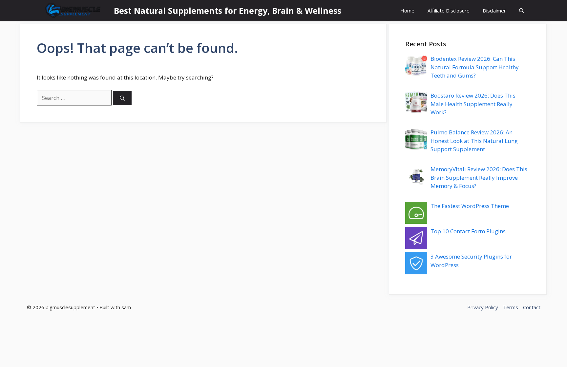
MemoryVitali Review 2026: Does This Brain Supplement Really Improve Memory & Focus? (478, 177)
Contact (531, 307)
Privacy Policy (482, 307)
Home (407, 10)
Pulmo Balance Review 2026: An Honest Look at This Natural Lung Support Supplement (474, 140)
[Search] (122, 98)
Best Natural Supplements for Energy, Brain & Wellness (227, 10)
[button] (522, 10)
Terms (510, 307)
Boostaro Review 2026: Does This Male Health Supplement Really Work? (472, 104)
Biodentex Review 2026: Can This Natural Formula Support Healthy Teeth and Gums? (474, 67)
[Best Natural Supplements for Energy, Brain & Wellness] (74, 10)
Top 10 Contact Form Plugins (468, 231)
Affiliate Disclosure (449, 10)
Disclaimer (494, 10)
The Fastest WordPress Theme (469, 206)
